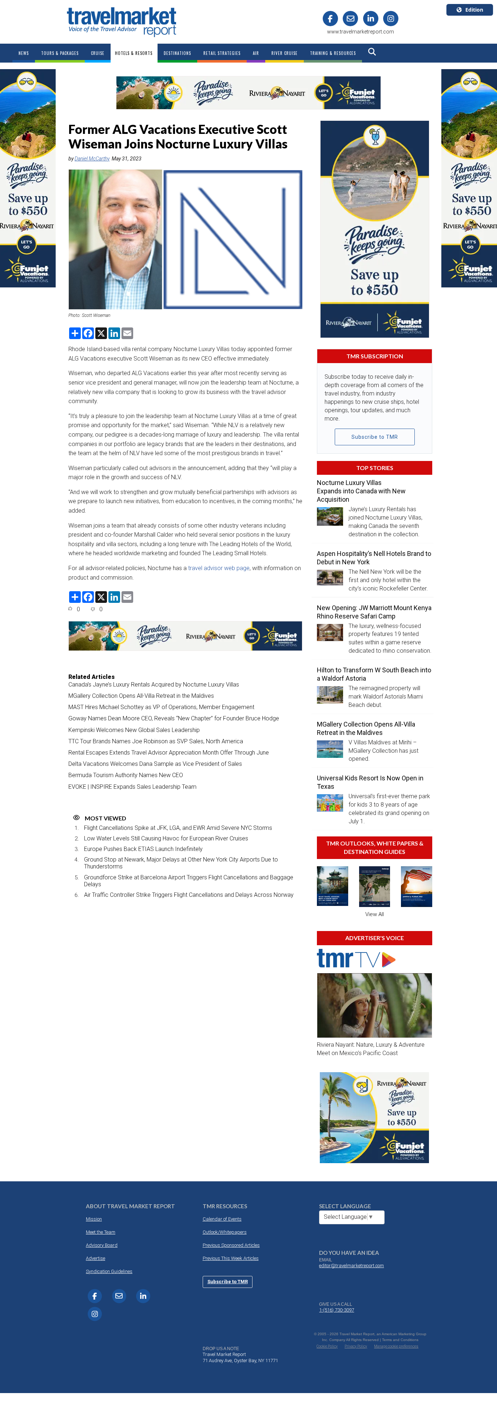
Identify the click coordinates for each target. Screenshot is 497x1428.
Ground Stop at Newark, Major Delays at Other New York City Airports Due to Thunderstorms (181, 863)
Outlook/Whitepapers (225, 1232)
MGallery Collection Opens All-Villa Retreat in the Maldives (141, 695)
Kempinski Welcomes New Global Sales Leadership (134, 730)
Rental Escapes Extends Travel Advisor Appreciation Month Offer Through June (168, 752)
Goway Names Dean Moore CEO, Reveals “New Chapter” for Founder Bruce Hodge (173, 718)
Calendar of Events (222, 1219)
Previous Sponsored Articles (231, 1245)
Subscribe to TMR (374, 437)
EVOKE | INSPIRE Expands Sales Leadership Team (132, 786)
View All (374, 914)
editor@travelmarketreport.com (351, 1265)
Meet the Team (100, 1232)
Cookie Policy (327, 1346)
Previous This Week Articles (231, 1258)
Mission (94, 1219)
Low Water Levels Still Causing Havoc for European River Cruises (166, 838)
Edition (474, 9)
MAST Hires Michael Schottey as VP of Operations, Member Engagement (161, 707)
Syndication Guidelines (109, 1271)
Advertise (95, 1258)
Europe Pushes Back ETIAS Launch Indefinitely (143, 849)
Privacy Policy (356, 1346)
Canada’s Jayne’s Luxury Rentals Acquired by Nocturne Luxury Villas (153, 684)
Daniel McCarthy (92, 159)
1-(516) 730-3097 (336, 1310)
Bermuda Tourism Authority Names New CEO (125, 775)
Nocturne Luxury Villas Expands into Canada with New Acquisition (361, 491)
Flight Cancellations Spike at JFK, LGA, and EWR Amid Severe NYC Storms (178, 827)
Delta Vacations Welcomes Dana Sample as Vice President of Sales (155, 763)
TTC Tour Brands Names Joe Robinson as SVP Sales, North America (155, 741)
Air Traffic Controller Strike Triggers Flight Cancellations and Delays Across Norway (189, 894)
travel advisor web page (219, 568)
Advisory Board (102, 1245)
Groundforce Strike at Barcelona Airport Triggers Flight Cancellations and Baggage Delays (188, 881)
